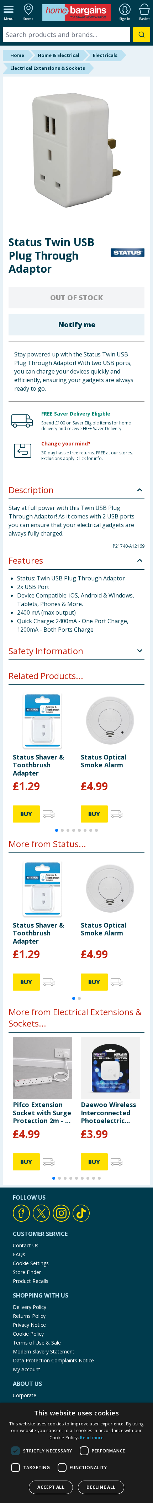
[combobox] (76, 34)
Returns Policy (29, 1315)
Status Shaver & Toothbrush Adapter (38, 765)
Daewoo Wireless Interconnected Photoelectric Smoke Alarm (108, 1112)
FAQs (19, 1254)
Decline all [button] (100, 1487)
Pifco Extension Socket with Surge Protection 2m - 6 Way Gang (42, 1112)
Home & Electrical (58, 55)
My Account (26, 1369)
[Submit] (141, 34)
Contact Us (25, 1245)
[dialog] (76, 1453)
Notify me (76, 324)
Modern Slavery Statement (43, 1351)
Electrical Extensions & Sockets (47, 68)
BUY (26, 814)
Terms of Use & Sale (37, 1342)
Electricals (105, 55)
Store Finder (27, 1272)
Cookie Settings (31, 1263)
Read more (92, 1438)
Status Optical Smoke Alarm (103, 761)
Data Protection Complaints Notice (53, 1360)
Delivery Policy (29, 1307)
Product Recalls (30, 1281)
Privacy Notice (29, 1324)
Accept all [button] (50, 1487)
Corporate (24, 1395)
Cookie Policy (28, 1333)
